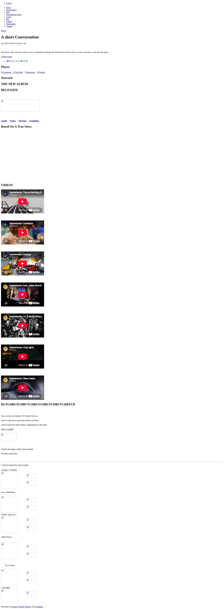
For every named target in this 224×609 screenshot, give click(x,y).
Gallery (9, 22)
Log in (9, 3)
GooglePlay (34, 121)
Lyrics (8, 17)
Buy (8, 12)
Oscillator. (39, 607)
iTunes (13, 121)
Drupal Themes (24, 607)
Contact (9, 26)
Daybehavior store (13, 14)
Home (3, 31)
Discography (11, 10)
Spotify (4, 121)
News (8, 7)
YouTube (22, 121)
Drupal (14, 607)
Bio (7, 19)
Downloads (11, 24)
